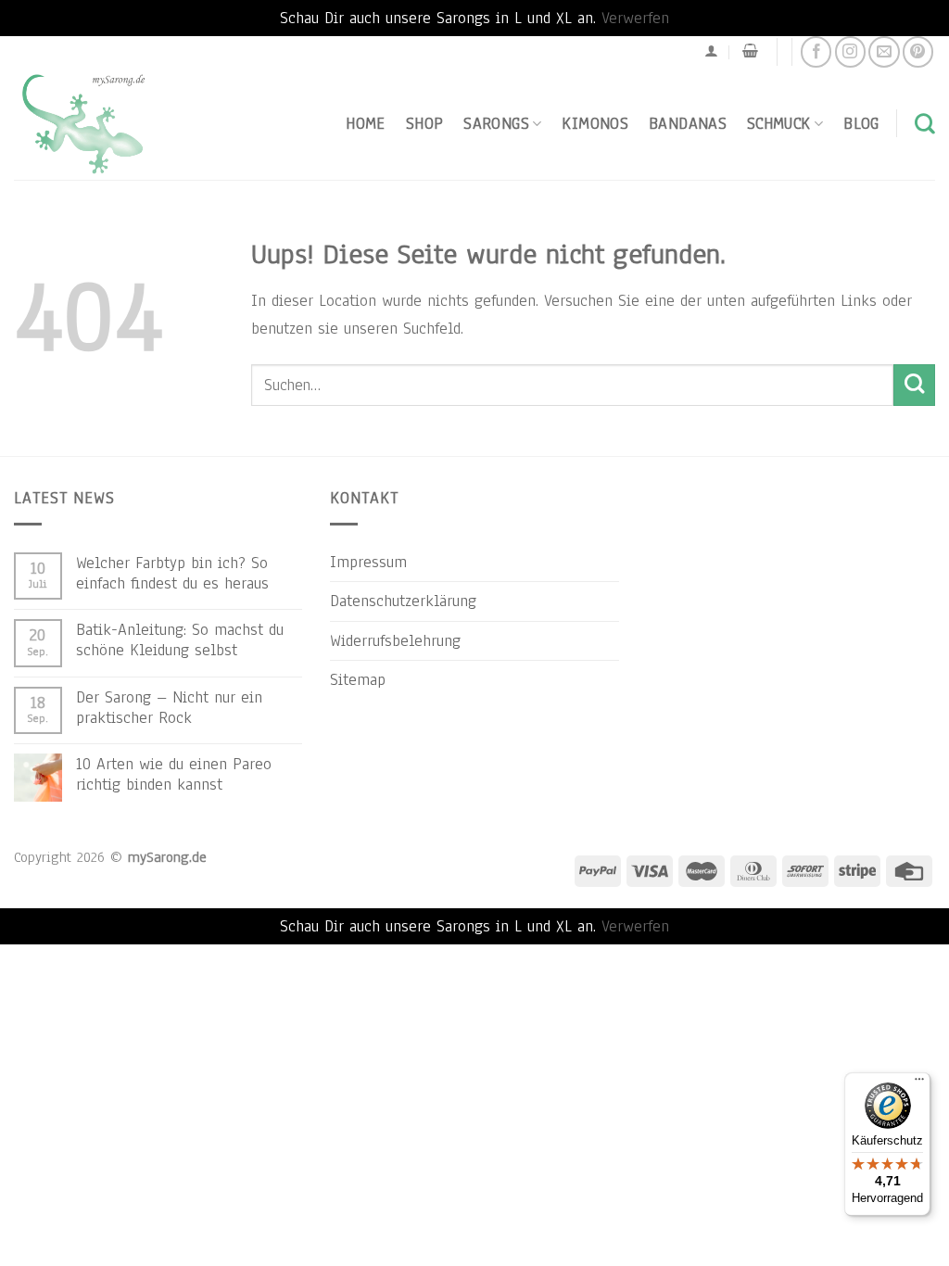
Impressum (368, 562)
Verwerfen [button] (635, 17)
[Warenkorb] (750, 51)
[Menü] (919, 1083)
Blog (861, 123)
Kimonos (595, 123)
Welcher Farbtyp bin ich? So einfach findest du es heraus (172, 572)
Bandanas (688, 123)
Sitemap (358, 679)
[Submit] (914, 385)
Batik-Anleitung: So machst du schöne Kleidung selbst (180, 639)
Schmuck (779, 123)
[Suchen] (925, 123)
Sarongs (496, 123)
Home (365, 123)
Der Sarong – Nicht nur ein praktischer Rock (169, 707)
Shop (424, 123)
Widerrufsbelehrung (395, 640)
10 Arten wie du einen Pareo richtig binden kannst (174, 773)
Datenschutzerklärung (403, 600)
